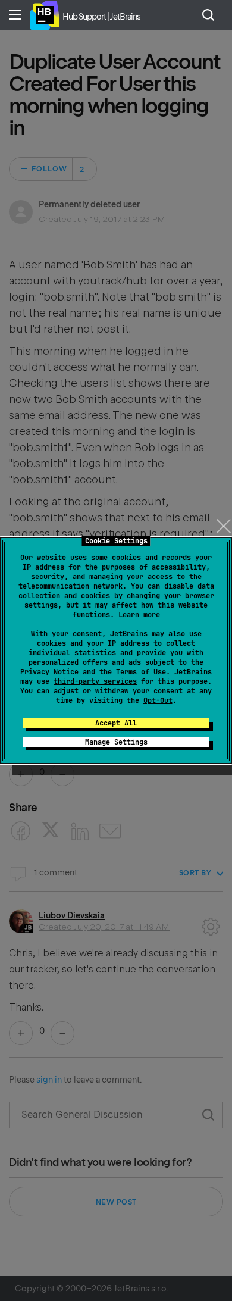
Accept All (116, 723)
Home (45, 15)
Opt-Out (158, 700)
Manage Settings (116, 742)
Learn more (139, 615)
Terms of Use (141, 672)
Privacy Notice (49, 672)
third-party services (95, 681)
